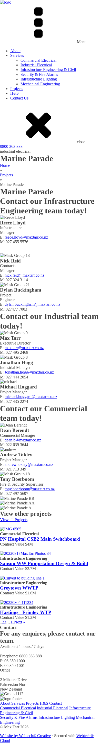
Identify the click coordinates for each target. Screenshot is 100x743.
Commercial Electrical (38, 60)
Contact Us (19, 98)
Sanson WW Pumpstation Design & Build (44, 563)
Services (17, 55)
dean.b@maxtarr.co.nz (23, 440)
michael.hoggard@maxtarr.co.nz (31, 396)
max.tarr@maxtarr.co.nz (24, 348)
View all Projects (13, 520)
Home (5, 165)
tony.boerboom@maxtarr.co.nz (30, 489)
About (15, 51)
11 (12, 622)
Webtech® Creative (35, 735)
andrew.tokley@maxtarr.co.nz (29, 464)
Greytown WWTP (19, 588)
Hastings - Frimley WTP (25, 612)
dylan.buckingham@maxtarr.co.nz (32, 304)
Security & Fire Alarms (39, 74)
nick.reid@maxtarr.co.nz (24, 275)
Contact (55, 703)
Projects (16, 88)
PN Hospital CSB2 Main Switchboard (40, 539)
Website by (9, 735)
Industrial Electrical (36, 65)
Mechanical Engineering (40, 84)
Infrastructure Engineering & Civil (48, 69)
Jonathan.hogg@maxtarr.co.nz (29, 372)
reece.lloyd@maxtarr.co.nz (26, 237)
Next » (19, 622)
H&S (14, 93)
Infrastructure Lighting (39, 79)
